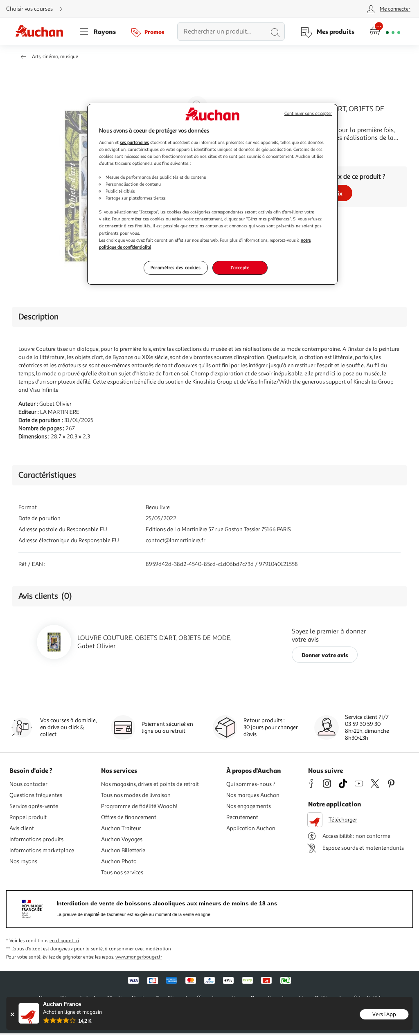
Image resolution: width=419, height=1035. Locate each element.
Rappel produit (28, 817)
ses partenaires (134, 142)
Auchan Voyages (121, 839)
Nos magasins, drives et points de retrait (150, 784)
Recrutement (242, 817)
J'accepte (239, 267)
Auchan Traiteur (121, 828)
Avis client (21, 828)
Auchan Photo (119, 861)
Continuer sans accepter (308, 113)
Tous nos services (122, 872)
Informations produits (36, 839)
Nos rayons (23, 861)
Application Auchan (250, 828)
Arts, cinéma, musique (55, 57)
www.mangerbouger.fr (138, 957)
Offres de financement (128, 817)
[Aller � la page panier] (385, 31)
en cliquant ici (64, 941)
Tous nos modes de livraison (136, 795)
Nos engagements (248, 806)
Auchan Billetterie (123, 850)
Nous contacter (28, 784)
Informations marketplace (41, 850)
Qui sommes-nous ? (250, 784)
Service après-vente (33, 806)
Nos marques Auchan (252, 795)
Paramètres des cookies (176, 267)
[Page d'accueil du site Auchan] (42, 31)
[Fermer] (12, 1014)
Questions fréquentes (35, 795)
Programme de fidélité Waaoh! (139, 806)
